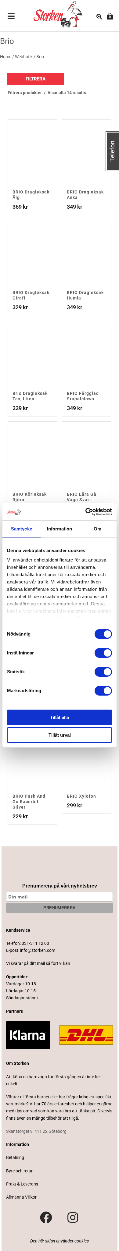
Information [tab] (59, 528)
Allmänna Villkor (21, 1197)
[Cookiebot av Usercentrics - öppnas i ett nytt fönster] (85, 512)
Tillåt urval (60, 735)
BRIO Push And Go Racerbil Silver (29, 802)
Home (5, 56)
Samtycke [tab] (21, 528)
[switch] (103, 653)
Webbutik (24, 56)
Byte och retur (19, 1170)
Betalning (15, 1157)
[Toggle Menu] (11, 17)
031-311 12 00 (35, 943)
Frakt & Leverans (22, 1184)
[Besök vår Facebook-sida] (46, 1217)
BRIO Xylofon (81, 796)
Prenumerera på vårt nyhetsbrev (59, 885)
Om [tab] (97, 528)
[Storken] (53, 13)
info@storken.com (37, 950)
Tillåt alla (59, 717)
